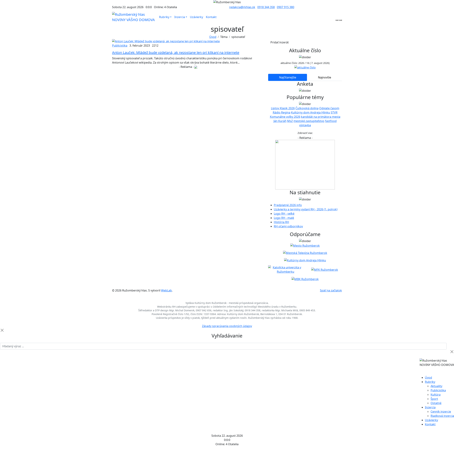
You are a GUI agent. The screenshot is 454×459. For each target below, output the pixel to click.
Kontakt (211, 17)
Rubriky (164, 17)
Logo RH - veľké (284, 214)
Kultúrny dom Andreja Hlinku (310, 112)
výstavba (305, 125)
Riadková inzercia (442, 416)
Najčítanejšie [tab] (287, 77)
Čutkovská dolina (307, 108)
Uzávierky (196, 17)
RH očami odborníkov (288, 226)
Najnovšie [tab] (324, 77)
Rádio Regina (281, 112)
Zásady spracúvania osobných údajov (227, 326)
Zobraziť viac (305, 133)
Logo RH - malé (284, 218)
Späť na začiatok (331, 290)
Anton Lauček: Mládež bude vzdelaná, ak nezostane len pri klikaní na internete (175, 52)
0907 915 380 (285, 7)
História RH (281, 222)
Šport (434, 399)
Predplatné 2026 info (288, 205)
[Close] (2, 330)
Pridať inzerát (279, 42)
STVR (334, 112)
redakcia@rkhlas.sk (242, 7)
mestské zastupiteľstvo (309, 121)
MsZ (290, 121)
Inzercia (179, 17)
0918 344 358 (266, 7)
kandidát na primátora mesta (320, 117)
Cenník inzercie (441, 411)
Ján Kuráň (279, 121)
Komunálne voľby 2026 (285, 117)
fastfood (331, 121)
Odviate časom (329, 108)
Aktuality (436, 386)
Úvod (212, 37)
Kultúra (436, 394)
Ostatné (436, 403)
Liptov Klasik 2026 (283, 108)
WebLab (166, 290)
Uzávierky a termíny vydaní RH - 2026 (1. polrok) (305, 209)
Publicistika (119, 45)
